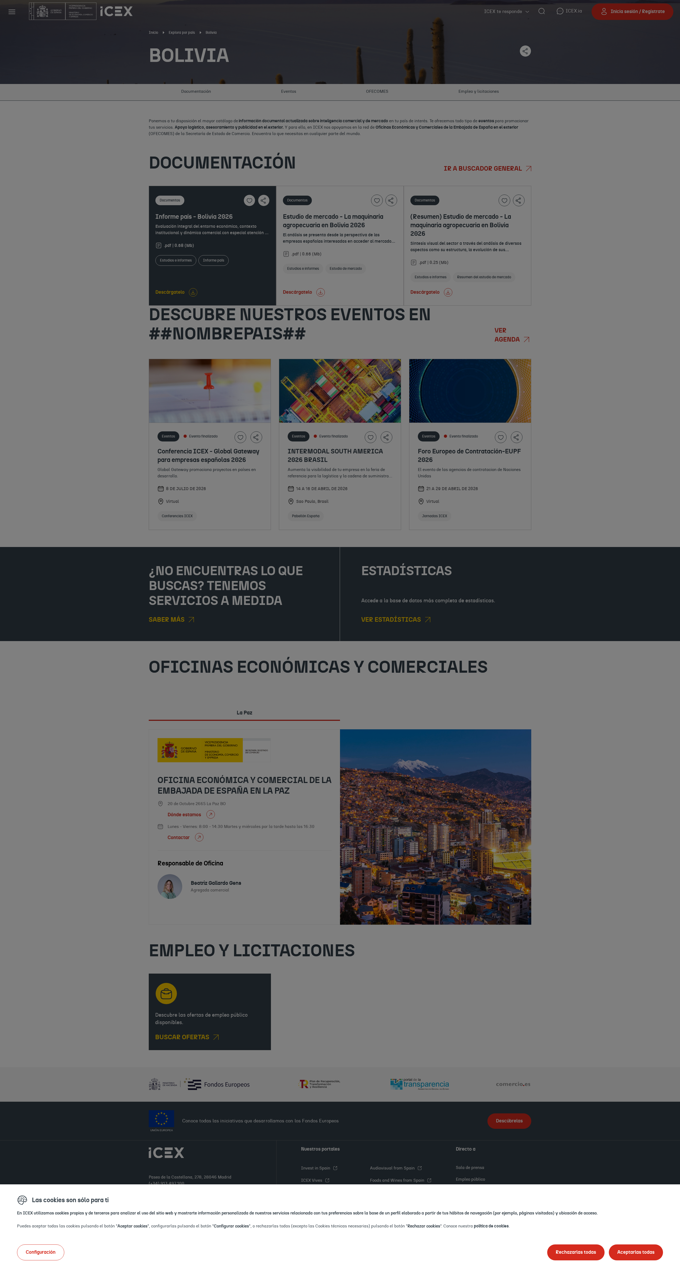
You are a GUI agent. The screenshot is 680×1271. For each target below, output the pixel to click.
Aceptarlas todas (635, 1252)
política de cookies (491, 1226)
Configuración (41, 1252)
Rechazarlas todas (576, 1252)
